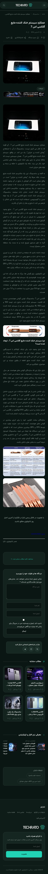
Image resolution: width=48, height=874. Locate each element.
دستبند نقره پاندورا (35, 775)
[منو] (44, 5)
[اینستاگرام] (31, 649)
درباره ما (29, 812)
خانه (43, 14)
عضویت (24, 854)
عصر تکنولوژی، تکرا (10, 541)
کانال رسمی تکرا (28, 517)
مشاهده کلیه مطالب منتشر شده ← (22, 559)
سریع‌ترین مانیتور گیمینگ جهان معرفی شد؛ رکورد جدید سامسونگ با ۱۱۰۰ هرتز (35, 687)
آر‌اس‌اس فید (40, 818)
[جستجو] (3, 5)
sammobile (36, 534)
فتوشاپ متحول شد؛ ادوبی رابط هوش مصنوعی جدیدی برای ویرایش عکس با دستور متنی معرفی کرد (28, 748)
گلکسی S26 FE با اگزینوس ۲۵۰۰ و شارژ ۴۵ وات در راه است (35, 714)
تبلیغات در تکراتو (39, 812)
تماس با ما (20, 812)
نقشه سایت (11, 812)
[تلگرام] (25, 649)
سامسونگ (36, 14)
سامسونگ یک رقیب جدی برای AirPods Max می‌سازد (14, 714)
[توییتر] (37, 649)
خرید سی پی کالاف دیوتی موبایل (30, 781)
